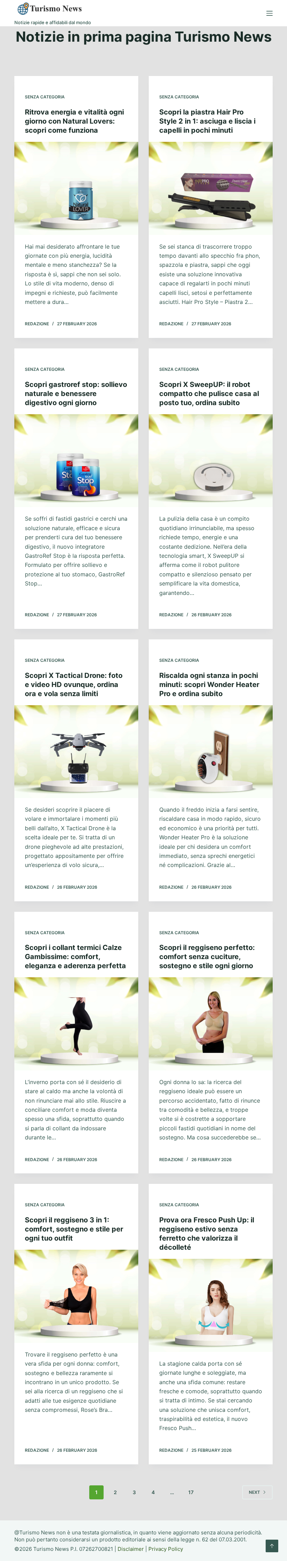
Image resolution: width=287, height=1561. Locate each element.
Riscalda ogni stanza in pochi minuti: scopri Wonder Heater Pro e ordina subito (209, 684)
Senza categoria (45, 96)
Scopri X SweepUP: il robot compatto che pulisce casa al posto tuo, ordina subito (209, 393)
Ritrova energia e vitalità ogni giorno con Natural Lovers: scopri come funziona (74, 121)
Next (254, 1492)
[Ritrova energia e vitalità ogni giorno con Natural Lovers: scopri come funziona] (76, 188)
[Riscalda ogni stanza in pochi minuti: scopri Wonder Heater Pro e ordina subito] (211, 751)
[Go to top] (272, 1546)
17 (191, 1492)
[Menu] (269, 13)
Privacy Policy (165, 1549)
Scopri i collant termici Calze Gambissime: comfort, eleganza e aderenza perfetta (75, 956)
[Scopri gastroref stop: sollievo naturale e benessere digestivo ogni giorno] (76, 460)
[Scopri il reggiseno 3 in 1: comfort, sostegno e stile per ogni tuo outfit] (76, 1296)
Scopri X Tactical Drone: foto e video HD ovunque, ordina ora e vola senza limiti (73, 684)
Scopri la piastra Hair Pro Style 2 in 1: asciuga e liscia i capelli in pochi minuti (207, 121)
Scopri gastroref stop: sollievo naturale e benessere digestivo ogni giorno (76, 393)
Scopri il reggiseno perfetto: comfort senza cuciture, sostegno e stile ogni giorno (207, 956)
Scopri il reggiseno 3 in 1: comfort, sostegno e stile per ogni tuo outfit (74, 1229)
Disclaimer (131, 1549)
